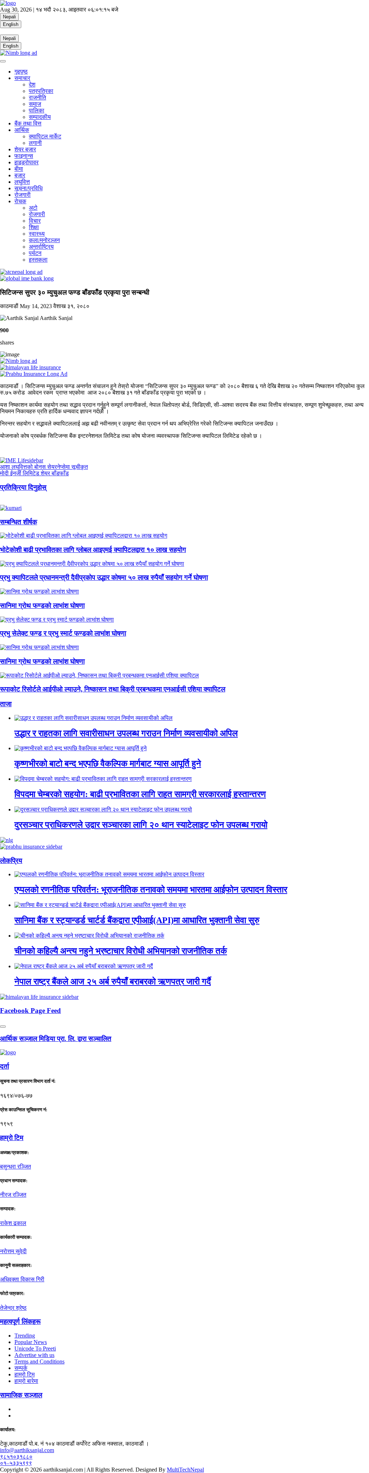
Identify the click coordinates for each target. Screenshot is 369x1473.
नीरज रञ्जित (13, 1195)
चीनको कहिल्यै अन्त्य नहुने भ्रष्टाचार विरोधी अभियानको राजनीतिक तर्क (120, 951)
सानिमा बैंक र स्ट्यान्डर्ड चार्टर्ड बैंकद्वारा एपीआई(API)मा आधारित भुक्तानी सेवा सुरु (136, 920)
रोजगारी (22, 195)
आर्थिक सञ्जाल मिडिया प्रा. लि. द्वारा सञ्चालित (55, 1038)
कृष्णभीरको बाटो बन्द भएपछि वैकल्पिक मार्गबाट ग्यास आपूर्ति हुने (107, 763)
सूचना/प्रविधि (28, 188)
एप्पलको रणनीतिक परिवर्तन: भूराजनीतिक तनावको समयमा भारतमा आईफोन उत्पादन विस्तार (150, 889)
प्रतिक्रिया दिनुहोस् (23, 487)
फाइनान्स (23, 156)
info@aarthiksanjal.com (27, 1450)
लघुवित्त (22, 182)
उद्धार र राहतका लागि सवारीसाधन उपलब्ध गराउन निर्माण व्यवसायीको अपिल (126, 733)
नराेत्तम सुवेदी (13, 1251)
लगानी (35, 143)
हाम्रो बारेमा (26, 1381)
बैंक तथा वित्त (27, 123)
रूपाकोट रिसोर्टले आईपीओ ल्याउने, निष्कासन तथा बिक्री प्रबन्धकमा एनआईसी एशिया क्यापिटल (112, 689)
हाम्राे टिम (11, 1138)
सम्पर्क (20, 1368)
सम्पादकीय (40, 117)
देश (32, 84)
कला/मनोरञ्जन (44, 240)
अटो (33, 208)
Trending (24, 1335)
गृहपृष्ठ (21, 71)
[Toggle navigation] (3, 61)
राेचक (20, 201)
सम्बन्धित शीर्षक (18, 522)
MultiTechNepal (185, 1470)
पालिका (36, 110)
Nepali (9, 16)
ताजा (6, 704)
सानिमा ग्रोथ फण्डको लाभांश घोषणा (42, 605)
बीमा (18, 169)
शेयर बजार (25, 149)
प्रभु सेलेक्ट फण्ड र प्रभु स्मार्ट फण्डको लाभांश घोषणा (63, 633)
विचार (35, 221)
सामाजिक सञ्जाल (21, 1395)
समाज (35, 104)
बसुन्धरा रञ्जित (15, 1166)
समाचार (22, 78)
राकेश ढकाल (13, 1223)
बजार (19, 175)
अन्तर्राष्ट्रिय (41, 247)
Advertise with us (34, 1355)
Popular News (30, 1342)
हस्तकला (38, 260)
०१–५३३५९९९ (16, 1463)
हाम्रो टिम (24, 1374)
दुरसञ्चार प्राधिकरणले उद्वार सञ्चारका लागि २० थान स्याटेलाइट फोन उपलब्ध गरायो (140, 824)
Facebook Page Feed (30, 1010)
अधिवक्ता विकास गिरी (22, 1279)
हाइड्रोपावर (26, 162)
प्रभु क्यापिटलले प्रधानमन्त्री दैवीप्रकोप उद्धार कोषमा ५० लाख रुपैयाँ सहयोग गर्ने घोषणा (104, 577)
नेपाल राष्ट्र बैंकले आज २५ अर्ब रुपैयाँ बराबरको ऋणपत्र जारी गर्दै (112, 981)
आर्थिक (21, 130)
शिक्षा (34, 227)
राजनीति (37, 97)
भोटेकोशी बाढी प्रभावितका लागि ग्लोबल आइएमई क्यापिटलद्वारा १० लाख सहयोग (93, 549)
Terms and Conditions (39, 1361)
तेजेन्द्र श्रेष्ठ (13, 1308)
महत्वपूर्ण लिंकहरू (20, 1321)
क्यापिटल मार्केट (45, 136)
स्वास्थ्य (37, 234)
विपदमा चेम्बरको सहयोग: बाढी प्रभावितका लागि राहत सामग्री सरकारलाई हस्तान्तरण (140, 794)
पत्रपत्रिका (41, 91)
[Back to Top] (3, 1026)
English (10, 24)
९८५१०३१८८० (16, 1457)
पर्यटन (35, 253)
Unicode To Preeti (35, 1348)
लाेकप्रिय (11, 860)
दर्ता (4, 1066)
